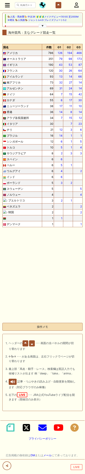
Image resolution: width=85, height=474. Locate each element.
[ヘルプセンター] (74, 427)
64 (80, 70)
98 (70, 58)
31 (60, 88)
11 (70, 106)
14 (70, 76)
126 (60, 53)
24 (70, 88)
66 (80, 76)
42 (80, 94)
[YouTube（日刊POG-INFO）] (58, 427)
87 (80, 64)
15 (70, 94)
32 (60, 82)
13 (60, 76)
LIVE (76, 467)
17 (70, 100)
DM (33, 455)
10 (80, 106)
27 (70, 82)
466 (79, 53)
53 (70, 64)
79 (60, 58)
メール (47, 455)
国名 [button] (6, 47)
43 (60, 64)
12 (80, 117)
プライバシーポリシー (42, 438)
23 (80, 123)
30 (60, 70)
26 (70, 70)
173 (79, 58)
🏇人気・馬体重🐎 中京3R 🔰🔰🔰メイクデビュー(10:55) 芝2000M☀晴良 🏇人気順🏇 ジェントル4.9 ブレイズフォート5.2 (42, 18)
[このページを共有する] (7, 465)
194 (69, 53)
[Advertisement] (42, 277)
